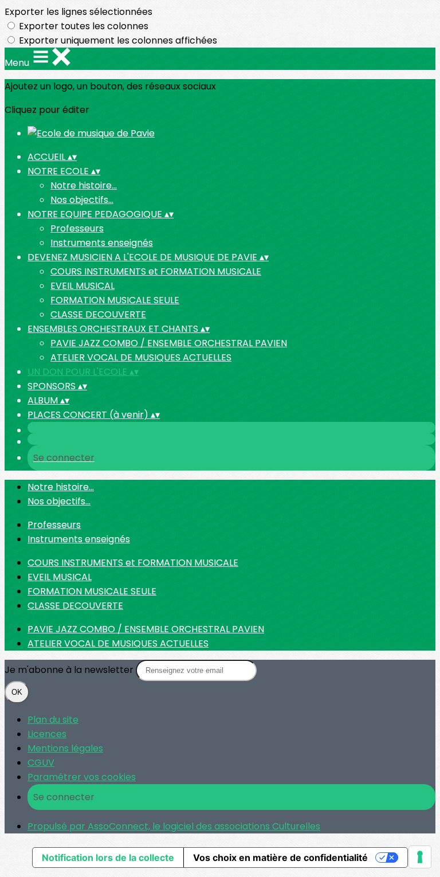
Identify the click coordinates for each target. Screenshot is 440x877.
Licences (47, 734)
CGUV (41, 762)
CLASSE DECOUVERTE (98, 314)
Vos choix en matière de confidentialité (280, 857)
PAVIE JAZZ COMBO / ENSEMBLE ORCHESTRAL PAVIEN (168, 343)
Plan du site (53, 719)
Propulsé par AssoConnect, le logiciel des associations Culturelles (174, 826)
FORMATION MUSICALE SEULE (114, 300)
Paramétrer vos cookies (82, 777)
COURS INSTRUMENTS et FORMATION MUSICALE (155, 271)
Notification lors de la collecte (108, 857)
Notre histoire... (83, 185)
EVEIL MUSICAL (82, 285)
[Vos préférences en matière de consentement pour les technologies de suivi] (420, 857)
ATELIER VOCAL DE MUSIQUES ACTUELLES (140, 357)
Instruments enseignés (101, 242)
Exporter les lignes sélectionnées (78, 11)
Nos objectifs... (81, 199)
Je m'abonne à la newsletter (70, 669)
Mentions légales (65, 748)
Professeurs (77, 228)
